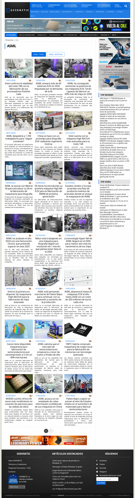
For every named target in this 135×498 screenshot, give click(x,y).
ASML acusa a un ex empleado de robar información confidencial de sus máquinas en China (48, 402)
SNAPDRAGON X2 (55, 35)
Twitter (102, 464)
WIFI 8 (114, 35)
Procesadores (35, 12)
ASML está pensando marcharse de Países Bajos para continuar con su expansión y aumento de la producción (48, 297)
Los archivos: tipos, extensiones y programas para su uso (112, 222)
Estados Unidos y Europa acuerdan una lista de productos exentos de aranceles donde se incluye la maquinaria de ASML (78, 191)
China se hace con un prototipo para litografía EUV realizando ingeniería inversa (48, 139)
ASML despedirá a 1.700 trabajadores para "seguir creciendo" (18, 138)
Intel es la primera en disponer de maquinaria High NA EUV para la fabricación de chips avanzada (18, 297)
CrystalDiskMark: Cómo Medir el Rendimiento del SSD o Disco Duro (113, 215)
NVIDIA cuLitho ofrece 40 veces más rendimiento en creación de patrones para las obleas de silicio (18, 402)
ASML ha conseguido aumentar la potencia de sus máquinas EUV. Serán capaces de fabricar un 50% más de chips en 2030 (78, 89)
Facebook (103, 461)
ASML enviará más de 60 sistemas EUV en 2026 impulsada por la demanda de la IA (48, 87)
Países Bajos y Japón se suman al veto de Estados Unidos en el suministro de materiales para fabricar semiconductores (78, 404)
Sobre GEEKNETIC (15, 461)
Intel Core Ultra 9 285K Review (111, 165)
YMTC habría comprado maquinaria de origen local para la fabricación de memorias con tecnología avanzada (78, 349)
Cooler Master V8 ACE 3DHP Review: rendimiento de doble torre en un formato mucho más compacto (113, 150)
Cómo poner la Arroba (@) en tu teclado (115, 219)
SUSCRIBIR (101, 483)
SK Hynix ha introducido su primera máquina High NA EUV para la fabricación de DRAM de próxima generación (48, 191)
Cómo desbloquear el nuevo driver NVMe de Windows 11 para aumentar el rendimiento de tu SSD (114, 196)
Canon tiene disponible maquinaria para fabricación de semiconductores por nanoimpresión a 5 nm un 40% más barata (18, 351)
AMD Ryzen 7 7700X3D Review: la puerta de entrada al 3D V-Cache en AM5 (113, 100)
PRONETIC (61, 495)
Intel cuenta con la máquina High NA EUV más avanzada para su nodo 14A (78, 139)
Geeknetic (10, 40)
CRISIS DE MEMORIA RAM (27, 35)
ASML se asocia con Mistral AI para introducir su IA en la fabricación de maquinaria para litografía (19, 189)
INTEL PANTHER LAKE (70, 35)
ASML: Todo (38, 54)
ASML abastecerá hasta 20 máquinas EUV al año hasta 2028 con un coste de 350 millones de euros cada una (78, 297)
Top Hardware (104, 5)
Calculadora (71, 5)
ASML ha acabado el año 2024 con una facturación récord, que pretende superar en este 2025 (19, 242)
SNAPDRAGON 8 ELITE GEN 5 (89, 35)
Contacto (11, 472)
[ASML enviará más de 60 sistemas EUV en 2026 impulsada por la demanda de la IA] (48, 59)
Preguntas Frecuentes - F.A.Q (19, 468)
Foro (118, 5)
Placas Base (44, 12)
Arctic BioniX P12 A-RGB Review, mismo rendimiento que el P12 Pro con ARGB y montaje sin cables (115, 134)
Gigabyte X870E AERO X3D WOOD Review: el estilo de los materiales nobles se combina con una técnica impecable (113, 117)
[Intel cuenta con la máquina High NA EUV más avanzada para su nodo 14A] (78, 112)
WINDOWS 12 (105, 35)
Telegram (103, 472)
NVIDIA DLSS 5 (42, 35)
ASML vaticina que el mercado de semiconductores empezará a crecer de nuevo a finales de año (48, 349)
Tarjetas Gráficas (55, 12)
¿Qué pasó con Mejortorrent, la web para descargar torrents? (113, 211)
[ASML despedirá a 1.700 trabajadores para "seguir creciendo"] (19, 112)
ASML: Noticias (56, 54)
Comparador (54, 5)
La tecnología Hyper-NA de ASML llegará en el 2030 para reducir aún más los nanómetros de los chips (78, 242)
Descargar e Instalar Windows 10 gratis (67, 467)
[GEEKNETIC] (17, 10)
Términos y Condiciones (17, 464)
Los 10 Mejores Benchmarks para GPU (66, 489)
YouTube (102, 468)
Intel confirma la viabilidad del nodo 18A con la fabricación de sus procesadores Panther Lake (18, 89)
